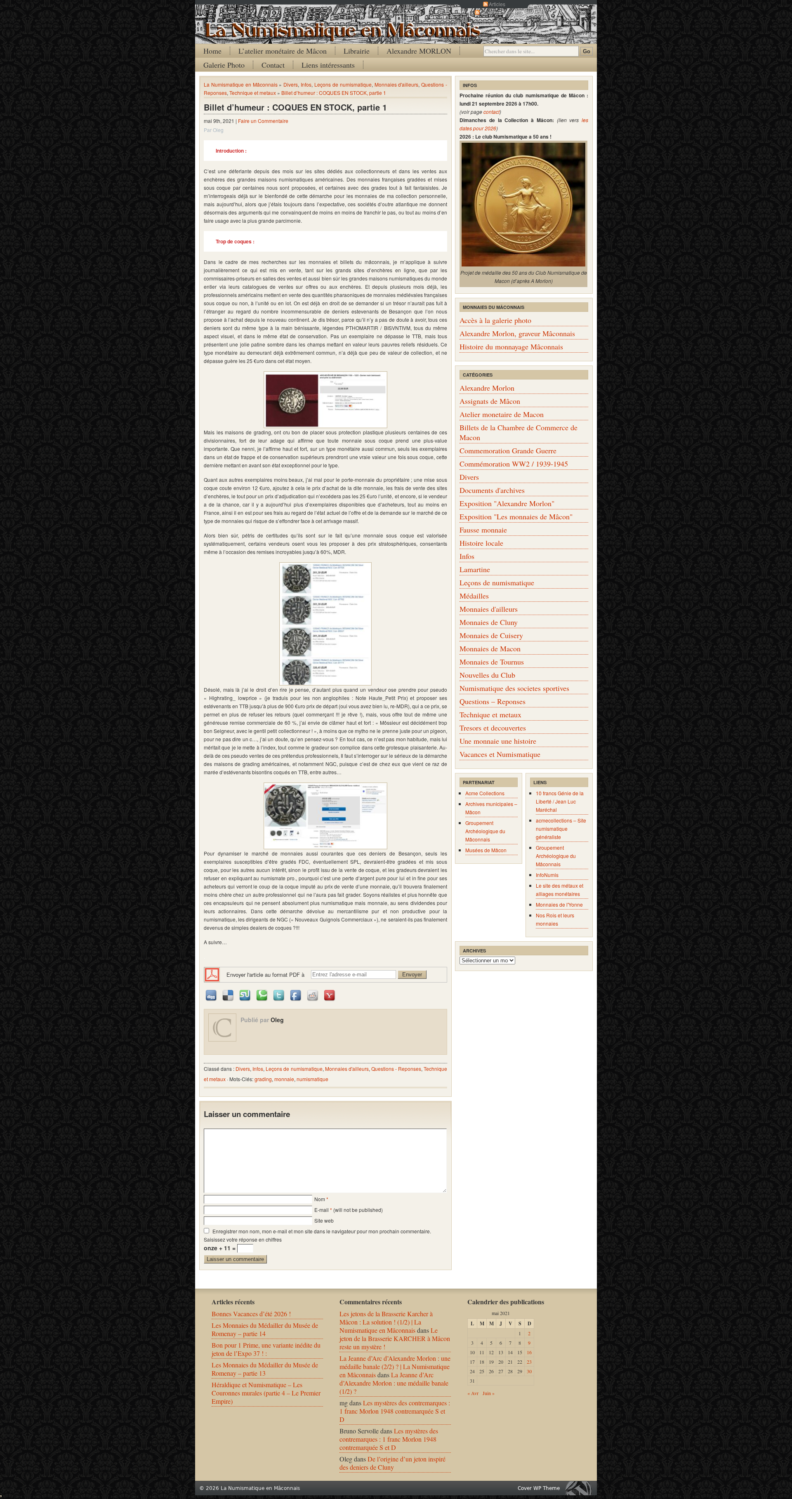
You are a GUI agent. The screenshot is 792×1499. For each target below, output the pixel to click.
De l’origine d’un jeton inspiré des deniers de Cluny (392, 1462)
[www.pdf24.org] (212, 974)
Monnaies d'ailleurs (397, 84)
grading (263, 1078)
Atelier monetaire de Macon (502, 414)
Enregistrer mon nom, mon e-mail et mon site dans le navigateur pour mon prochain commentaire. (321, 1231)
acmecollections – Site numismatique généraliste (561, 828)
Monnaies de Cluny (489, 622)
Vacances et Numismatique (500, 754)
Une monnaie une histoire (498, 741)
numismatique (312, 1078)
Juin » (489, 1393)
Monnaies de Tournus (492, 662)
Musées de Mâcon (486, 849)
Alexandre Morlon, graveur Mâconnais (517, 333)
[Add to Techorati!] (262, 994)
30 (529, 1371)
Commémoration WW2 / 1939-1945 (514, 464)
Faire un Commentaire (263, 120)
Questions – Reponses (493, 701)
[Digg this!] (211, 994)
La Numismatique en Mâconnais (241, 84)
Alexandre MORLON (419, 51)
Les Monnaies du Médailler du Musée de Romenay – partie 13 (265, 1368)
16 (529, 1352)
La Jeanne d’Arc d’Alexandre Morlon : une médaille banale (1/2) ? (393, 1382)
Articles (497, 3)
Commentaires (497, 12)
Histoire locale (481, 543)
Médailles (474, 596)
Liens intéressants (328, 65)
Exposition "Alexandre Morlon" (507, 503)
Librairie (357, 51)
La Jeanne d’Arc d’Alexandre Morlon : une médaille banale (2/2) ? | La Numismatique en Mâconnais (394, 1366)
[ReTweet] (279, 994)
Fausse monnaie (483, 530)
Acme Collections (484, 793)
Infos (306, 84)
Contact (273, 65)
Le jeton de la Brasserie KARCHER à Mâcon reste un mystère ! (394, 1338)
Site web (324, 1220)
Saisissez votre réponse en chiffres (243, 1239)
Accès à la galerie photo (495, 320)
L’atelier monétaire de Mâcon (282, 51)
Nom (319, 1198)
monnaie (284, 1078)
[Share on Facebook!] (296, 994)
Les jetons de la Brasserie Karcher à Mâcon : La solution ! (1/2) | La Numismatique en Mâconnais (386, 1321)
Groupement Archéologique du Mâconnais (485, 831)
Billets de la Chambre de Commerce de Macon (519, 432)
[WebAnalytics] (1, 1494)
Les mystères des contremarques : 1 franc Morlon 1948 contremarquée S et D (394, 1411)
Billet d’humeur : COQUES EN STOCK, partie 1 (333, 92)
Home (212, 51)
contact (491, 111)
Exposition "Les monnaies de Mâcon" (516, 516)
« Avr (472, 1393)
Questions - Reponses (396, 1068)
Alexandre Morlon (487, 388)
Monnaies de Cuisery (491, 635)
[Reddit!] (313, 994)
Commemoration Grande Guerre (508, 450)
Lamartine (475, 569)
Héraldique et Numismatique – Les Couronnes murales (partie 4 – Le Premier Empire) (266, 1392)
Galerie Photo (224, 65)
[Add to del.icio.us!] (228, 994)
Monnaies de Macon (490, 648)
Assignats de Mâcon (490, 401)
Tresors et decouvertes (493, 728)
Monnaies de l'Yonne (559, 904)
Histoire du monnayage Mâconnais (511, 346)
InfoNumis (547, 874)
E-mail (321, 1209)
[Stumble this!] (245, 994)
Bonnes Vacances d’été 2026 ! (251, 1313)
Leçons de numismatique (343, 84)
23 (529, 1361)
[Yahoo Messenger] (330, 994)
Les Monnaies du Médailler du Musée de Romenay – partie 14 (265, 1329)
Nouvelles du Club (487, 675)
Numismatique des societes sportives (514, 688)
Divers (290, 84)
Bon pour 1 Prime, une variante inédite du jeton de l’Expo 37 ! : (266, 1349)
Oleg (277, 1020)
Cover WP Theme (539, 1488)
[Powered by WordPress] (581, 1488)
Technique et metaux (252, 92)
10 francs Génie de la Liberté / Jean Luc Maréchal (560, 801)
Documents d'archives (492, 490)
